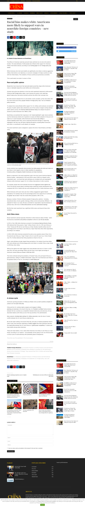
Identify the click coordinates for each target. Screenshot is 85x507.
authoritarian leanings (42, 204)
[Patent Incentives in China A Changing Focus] (59, 328)
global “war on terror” (14, 195)
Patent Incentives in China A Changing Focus (70, 327)
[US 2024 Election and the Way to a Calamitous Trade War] (59, 145)
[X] (11, 37)
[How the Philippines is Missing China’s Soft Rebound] (46, 389)
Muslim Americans (26, 172)
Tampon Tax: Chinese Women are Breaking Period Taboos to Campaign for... (71, 189)
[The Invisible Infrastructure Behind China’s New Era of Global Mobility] (59, 62)
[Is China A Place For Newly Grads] (59, 290)
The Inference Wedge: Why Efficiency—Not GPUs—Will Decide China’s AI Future (70, 106)
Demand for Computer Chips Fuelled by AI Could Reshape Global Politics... (70, 195)
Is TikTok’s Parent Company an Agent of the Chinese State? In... (70, 182)
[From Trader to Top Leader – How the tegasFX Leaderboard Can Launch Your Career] (59, 100)
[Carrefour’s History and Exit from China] (59, 245)
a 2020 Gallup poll (34, 259)
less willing (40, 118)
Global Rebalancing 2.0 (19, 479)
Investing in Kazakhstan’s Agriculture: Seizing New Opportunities (69, 113)
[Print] (23, 37)
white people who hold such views (42, 168)
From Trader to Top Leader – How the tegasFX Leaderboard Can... (70, 100)
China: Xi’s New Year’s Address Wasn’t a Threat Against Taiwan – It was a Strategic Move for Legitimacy (46, 411)
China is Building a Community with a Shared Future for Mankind (70, 277)
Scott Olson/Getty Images (16, 165)
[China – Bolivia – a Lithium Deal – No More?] (59, 284)
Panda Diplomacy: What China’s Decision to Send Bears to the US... (70, 208)
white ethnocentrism (26, 204)
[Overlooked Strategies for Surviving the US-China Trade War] (59, 252)
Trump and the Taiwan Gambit (70, 333)
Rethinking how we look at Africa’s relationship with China (43, 375)
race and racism (29, 86)
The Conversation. (28, 338)
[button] (77, 0)
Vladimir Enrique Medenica (16, 58)
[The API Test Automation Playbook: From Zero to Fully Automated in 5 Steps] (59, 88)
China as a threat (28, 301)
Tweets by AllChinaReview (62, 462)
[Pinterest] (14, 37)
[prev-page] (8, 417)
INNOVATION (39, 13)
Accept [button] (42, 504)
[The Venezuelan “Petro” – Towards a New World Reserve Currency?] (59, 264)
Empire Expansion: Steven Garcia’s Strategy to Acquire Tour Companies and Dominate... (71, 164)
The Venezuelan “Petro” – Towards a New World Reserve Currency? (70, 264)
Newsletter (23, 0)
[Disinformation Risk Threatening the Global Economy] (59, 138)
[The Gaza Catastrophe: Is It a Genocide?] (30, 404)
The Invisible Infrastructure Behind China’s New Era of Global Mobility (70, 62)
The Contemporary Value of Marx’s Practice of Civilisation (70, 270)
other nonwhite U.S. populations (34, 170)
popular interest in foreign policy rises (31, 100)
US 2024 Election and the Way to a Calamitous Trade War (71, 144)
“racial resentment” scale (38, 115)
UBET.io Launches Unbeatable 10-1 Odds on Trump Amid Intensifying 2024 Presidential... (70, 151)
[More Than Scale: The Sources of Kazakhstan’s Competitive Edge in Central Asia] (59, 68)
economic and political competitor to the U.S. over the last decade (32, 219)
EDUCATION (72, 13)
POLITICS (26, 13)
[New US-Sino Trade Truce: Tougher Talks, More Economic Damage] (59, 315)
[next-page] (10, 417)
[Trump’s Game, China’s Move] (59, 126)
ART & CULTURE (63, 13)
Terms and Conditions (36, 0)
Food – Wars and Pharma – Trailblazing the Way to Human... (71, 257)
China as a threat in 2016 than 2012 (25, 252)
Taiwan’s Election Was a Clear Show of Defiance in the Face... (70, 201)
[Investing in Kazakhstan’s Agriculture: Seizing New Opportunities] (59, 113)
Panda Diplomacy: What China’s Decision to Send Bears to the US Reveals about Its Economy (13, 396)
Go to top (51, 341)
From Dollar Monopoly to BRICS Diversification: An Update (71, 131)
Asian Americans (38, 172)
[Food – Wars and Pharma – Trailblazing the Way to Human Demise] (59, 258)
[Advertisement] (52, 7)
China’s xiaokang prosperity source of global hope (16, 375)
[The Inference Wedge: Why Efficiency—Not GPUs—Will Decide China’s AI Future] (59, 107)
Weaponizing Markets (28, 394)
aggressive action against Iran (42, 184)
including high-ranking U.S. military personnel (26, 316)
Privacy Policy (28, 0)
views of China (44, 217)
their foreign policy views (18, 93)
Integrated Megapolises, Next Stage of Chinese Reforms (70, 169)
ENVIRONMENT (53, 13)
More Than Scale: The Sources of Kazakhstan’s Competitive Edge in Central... (71, 68)
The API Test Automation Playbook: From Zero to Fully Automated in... (70, 87)
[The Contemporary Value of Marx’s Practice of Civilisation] (59, 271)
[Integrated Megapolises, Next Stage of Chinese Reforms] (59, 170)
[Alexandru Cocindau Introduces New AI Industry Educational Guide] (59, 157)
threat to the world (26, 257)
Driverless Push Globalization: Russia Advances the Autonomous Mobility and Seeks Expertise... (71, 94)
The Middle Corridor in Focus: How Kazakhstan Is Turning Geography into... (70, 81)
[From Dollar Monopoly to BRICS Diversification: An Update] (59, 132)
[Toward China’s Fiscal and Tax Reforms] (59, 214)
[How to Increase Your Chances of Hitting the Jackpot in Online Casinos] (59, 119)
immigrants (19, 172)
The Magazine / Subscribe (15, 0)
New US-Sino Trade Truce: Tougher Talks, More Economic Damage (70, 315)
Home (8, 0)
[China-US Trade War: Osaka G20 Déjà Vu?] (59, 322)
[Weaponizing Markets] (30, 389)
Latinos (14, 172)
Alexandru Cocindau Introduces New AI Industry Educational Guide (70, 157)
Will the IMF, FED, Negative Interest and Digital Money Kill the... (70, 302)
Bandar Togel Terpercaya (43, 497)
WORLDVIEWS (11, 13)
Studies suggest (32, 323)
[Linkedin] (17, 37)
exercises (16, 309)
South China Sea (19, 303)
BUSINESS (32, 13)
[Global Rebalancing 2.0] (10, 480)
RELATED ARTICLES (12, 381)
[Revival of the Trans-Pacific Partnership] (10, 468)
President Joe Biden (38, 309)
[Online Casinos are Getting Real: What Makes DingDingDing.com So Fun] (59, 176)
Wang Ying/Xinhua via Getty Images (38, 294)
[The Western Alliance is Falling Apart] (59, 309)
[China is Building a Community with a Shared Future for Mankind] (59, 277)
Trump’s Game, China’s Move (70, 124)
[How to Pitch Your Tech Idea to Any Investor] (59, 296)
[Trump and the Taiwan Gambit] (59, 334)
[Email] (20, 37)
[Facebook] (8, 37)
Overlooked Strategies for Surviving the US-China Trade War (70, 252)
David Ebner (28, 58)
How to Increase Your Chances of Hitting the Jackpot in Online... (71, 118)
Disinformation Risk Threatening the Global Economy (71, 137)
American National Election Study (29, 109)
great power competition (38, 325)
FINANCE (46, 13)
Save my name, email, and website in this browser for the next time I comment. (25, 448)
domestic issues (16, 88)
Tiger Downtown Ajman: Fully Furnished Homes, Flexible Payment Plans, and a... (70, 75)
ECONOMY (19, 13)
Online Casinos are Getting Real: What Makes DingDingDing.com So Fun (70, 176)
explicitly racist (15, 120)
